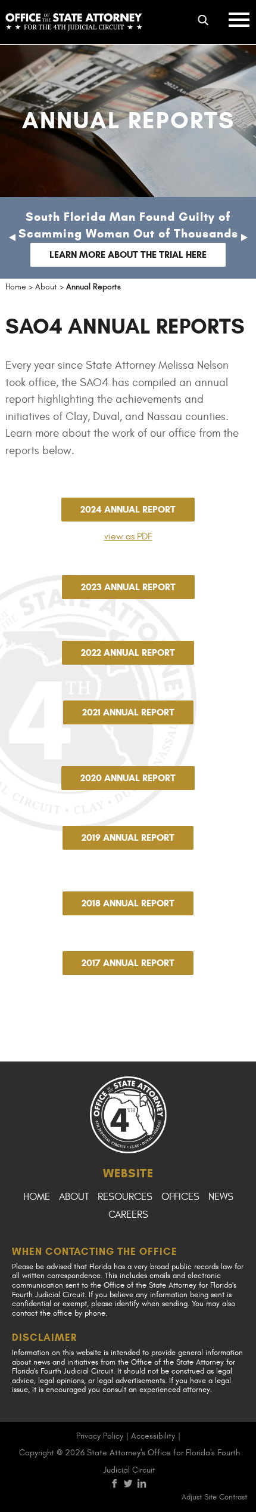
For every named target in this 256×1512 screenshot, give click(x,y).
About (74, 1197)
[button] (12, 238)
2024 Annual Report (128, 509)
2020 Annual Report (128, 777)
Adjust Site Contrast (214, 1497)
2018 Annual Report (128, 903)
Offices (180, 1197)
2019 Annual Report (128, 837)
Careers (128, 1215)
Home (36, 1197)
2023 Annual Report (128, 587)
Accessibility (153, 1436)
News (220, 1197)
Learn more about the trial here (128, 254)
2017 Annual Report (128, 962)
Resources (125, 1197)
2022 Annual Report (128, 652)
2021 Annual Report (128, 712)
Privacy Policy (99, 1436)
